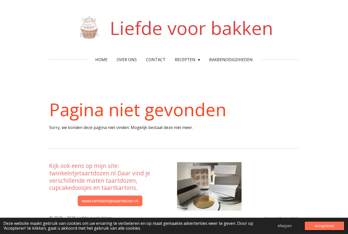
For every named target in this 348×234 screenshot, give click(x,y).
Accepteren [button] (324, 225)
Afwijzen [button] (285, 225)
